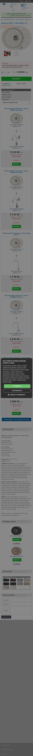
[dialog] (16, 378)
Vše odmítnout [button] (17, 390)
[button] (16, 395)
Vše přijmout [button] (17, 386)
